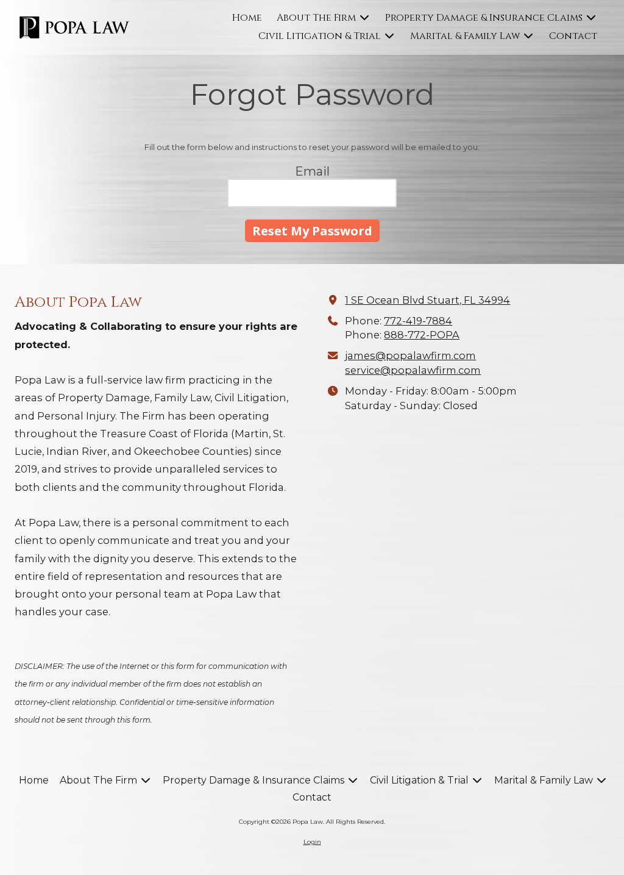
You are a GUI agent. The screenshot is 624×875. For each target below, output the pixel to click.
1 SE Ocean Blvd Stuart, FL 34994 (427, 300)
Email (312, 171)
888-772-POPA (421, 335)
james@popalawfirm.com (410, 355)
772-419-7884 (418, 321)
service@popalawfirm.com (413, 370)
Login (312, 842)
